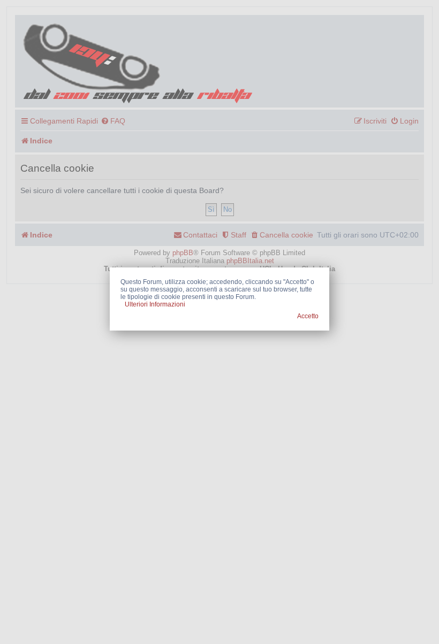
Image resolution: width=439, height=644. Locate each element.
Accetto (308, 316)
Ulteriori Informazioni (155, 304)
